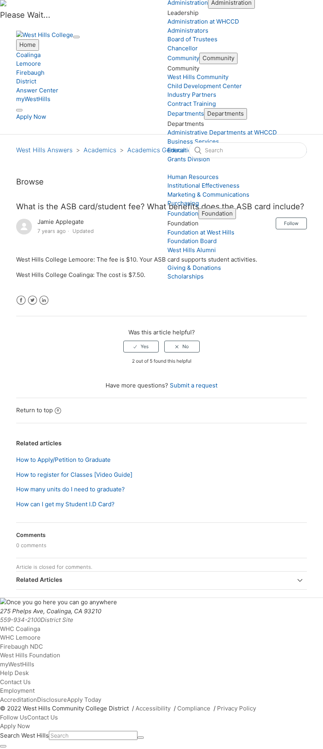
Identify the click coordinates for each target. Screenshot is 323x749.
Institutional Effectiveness (203, 185)
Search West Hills (24, 735)
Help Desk (14, 673)
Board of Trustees (192, 39)
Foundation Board (192, 241)
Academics (100, 150)
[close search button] (3, 746)
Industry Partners (191, 94)
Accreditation (18, 699)
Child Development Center (204, 86)
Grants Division (188, 159)
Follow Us (13, 717)
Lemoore (28, 63)
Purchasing (183, 203)
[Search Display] (19, 110)
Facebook (21, 300)
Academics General (156, 150)
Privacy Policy (236, 708)
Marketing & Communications (208, 194)
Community (183, 58)
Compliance (193, 708)
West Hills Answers (44, 150)
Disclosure (52, 699)
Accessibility (153, 708)
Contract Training (191, 103)
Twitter (32, 300)
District (26, 81)
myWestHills (33, 99)
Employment (17, 690)
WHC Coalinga (20, 629)
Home (27, 44)
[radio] (141, 346)
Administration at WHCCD (203, 21)
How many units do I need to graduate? (70, 489)
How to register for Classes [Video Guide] (74, 474)
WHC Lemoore (20, 637)
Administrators (187, 30)
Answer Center (37, 90)
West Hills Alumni (191, 250)
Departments (185, 113)
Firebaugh (30, 72)
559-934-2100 (20, 620)
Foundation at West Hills (200, 232)
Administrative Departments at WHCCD (222, 132)
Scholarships (185, 276)
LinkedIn (44, 300)
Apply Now (31, 116)
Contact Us (15, 682)
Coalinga (28, 55)
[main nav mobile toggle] (76, 37)
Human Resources (193, 177)
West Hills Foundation (30, 655)
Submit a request (193, 385)
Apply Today (84, 699)
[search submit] (140, 737)
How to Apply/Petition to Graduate (63, 459)
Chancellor (182, 48)
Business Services (193, 141)
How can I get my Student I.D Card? (65, 504)
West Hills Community (197, 77)
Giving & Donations (194, 267)
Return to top (34, 410)
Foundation (183, 213)
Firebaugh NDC (21, 646)
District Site (57, 620)
